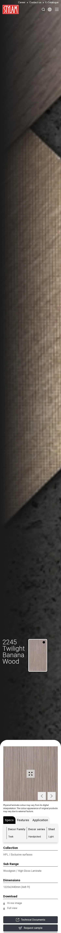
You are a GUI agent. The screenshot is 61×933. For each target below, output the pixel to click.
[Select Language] (50, 9)
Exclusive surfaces (21, 854)
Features (23, 820)
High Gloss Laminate (29, 870)
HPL (5, 854)
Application (40, 820)
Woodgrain (9, 870)
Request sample (33, 927)
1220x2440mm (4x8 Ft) (16, 887)
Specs (9, 820)
